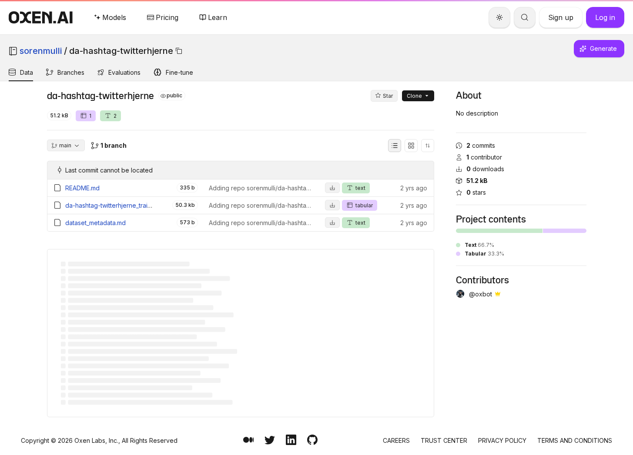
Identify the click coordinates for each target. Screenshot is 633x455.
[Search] (525, 17)
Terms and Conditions (574, 440)
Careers (396, 440)
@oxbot (480, 294)
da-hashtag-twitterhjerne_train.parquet (120, 205)
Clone (414, 96)
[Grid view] (411, 145)
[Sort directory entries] (427, 145)
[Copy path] (178, 50)
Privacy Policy (502, 440)
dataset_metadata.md (95, 222)
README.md (82, 188)
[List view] (394, 145)
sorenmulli (41, 51)
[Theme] (499, 17)
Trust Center (444, 440)
